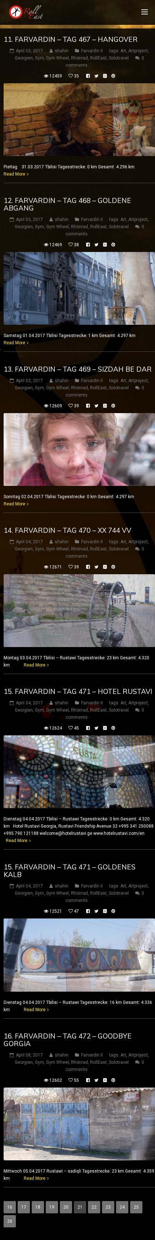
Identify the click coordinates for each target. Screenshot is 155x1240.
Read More (14, 174)
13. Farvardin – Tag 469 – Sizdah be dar (78, 369)
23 (108, 1207)
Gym (39, 58)
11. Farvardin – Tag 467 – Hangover (71, 39)
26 (9, 1221)
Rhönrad (79, 58)
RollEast (98, 58)
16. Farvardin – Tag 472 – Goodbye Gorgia (68, 1040)
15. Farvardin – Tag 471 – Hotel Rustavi (78, 691)
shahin (61, 50)
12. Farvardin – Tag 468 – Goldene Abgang (67, 204)
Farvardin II (92, 50)
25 (136, 1207)
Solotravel (119, 58)
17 (23, 1207)
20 (65, 1207)
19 (51, 1207)
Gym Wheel (57, 58)
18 (37, 1207)
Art (123, 50)
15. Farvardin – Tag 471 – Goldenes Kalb (70, 871)
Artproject (138, 50)
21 (80, 1207)
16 (9, 1207)
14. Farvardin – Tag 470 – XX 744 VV (67, 530)
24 (122, 1207)
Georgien (24, 58)
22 (94, 1207)
